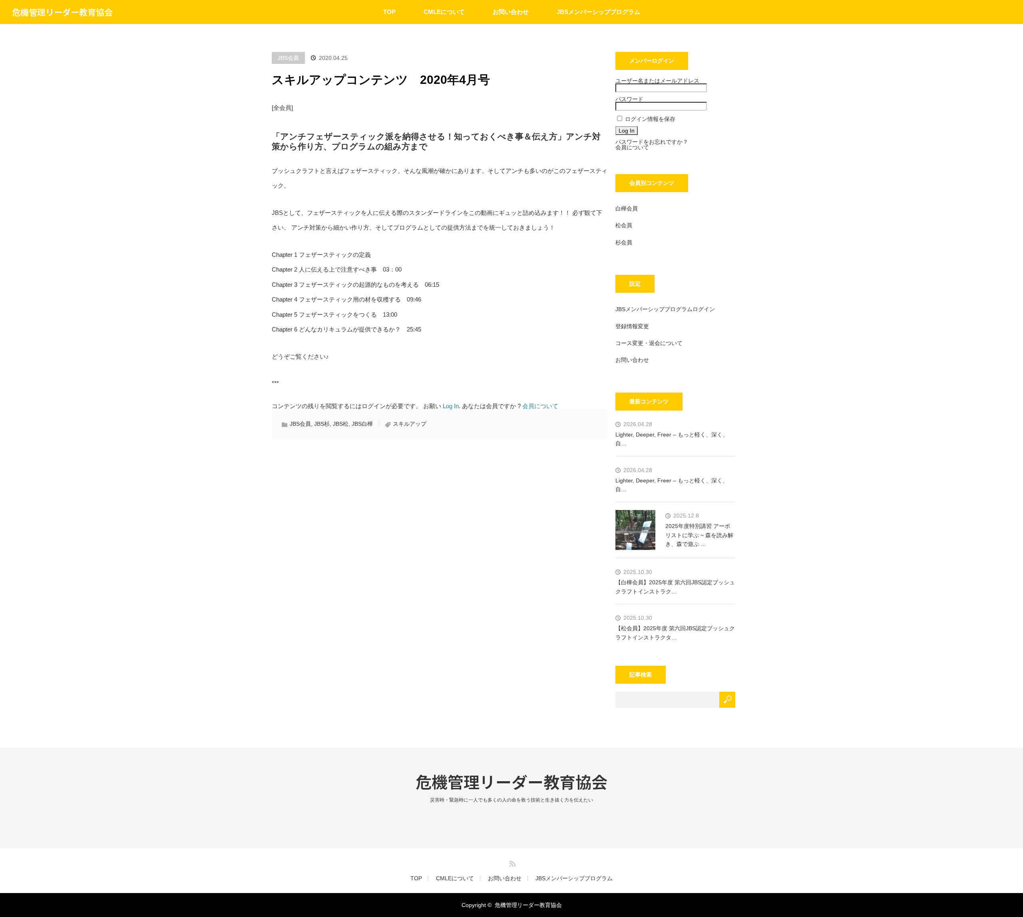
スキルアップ (409, 424)
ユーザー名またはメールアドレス (657, 80)
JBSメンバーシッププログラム (598, 11)
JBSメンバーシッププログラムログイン (665, 309)
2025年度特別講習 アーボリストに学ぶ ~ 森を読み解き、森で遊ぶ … (699, 535)
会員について (540, 406)
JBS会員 (288, 58)
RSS (511, 862)
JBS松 (340, 424)
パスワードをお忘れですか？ (651, 142)
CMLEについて (444, 11)
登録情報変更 (632, 326)
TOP (389, 11)
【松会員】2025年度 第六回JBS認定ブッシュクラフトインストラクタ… (675, 632)
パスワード (629, 99)
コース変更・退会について (649, 343)
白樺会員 (626, 208)
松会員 (623, 225)
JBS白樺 (362, 424)
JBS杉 (322, 424)
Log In (451, 406)
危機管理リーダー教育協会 (62, 12)
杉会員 (623, 242)
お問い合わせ (511, 11)
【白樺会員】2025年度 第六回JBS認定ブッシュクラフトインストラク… (675, 586)
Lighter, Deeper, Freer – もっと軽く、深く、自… (671, 439)
